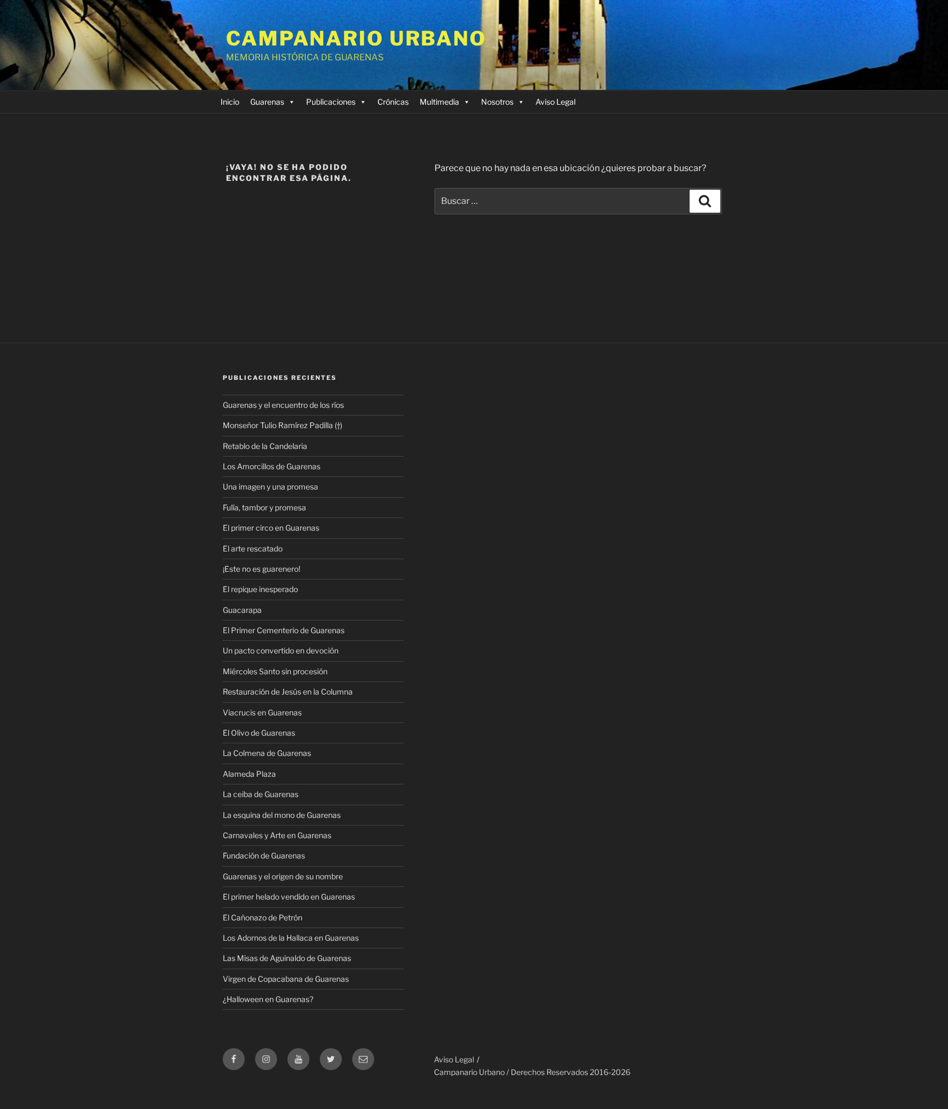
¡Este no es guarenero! (261, 568)
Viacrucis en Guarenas (262, 712)
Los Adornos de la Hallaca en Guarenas (291, 937)
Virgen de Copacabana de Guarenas (286, 978)
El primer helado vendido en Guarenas (289, 896)
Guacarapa (242, 610)
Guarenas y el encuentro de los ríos (283, 405)
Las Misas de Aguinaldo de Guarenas (287, 958)
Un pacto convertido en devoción (280, 650)
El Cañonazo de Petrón (262, 917)
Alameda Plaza (249, 773)
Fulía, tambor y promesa (264, 507)
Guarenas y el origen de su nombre (283, 876)
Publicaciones (331, 101)
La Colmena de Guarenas (267, 753)
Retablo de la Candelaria (265, 446)
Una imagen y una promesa (270, 486)
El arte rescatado (253, 548)
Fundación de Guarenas (264, 855)
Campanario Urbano (356, 38)
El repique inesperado (260, 589)
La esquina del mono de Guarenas (282, 815)
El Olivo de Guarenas (259, 732)
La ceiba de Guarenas (260, 794)
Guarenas (267, 101)
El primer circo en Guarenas (271, 527)
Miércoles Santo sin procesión (275, 671)
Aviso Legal (555, 101)
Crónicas (393, 101)
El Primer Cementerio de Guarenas (284, 630)
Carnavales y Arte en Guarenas (277, 835)
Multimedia (439, 101)
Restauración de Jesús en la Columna (288, 691)
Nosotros (497, 101)
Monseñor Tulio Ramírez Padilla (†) (282, 425)
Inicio (230, 101)
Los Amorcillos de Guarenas (271, 466)
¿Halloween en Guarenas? (268, 999)
